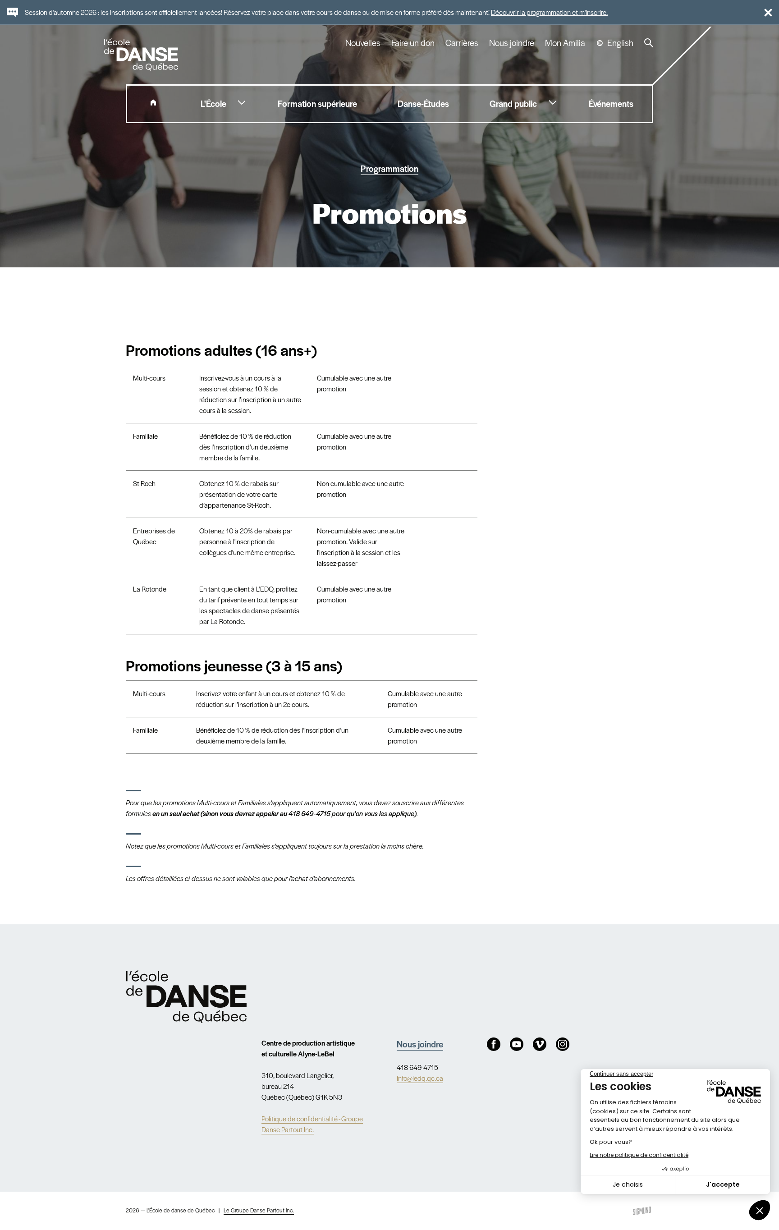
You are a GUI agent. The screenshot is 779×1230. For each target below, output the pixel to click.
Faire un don (413, 42)
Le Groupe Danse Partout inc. (259, 1210)
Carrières (461, 42)
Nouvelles (362, 42)
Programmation (389, 168)
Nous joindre (511, 42)
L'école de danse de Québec (142, 54)
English (620, 42)
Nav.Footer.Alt (186, 996)
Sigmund (642, 1211)
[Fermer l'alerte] (764, 12)
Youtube (516, 1044)
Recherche (648, 42)
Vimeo (539, 1044)
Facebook (493, 1044)
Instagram (562, 1044)
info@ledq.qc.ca (420, 1078)
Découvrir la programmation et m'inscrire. (549, 12)
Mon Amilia (565, 42)
